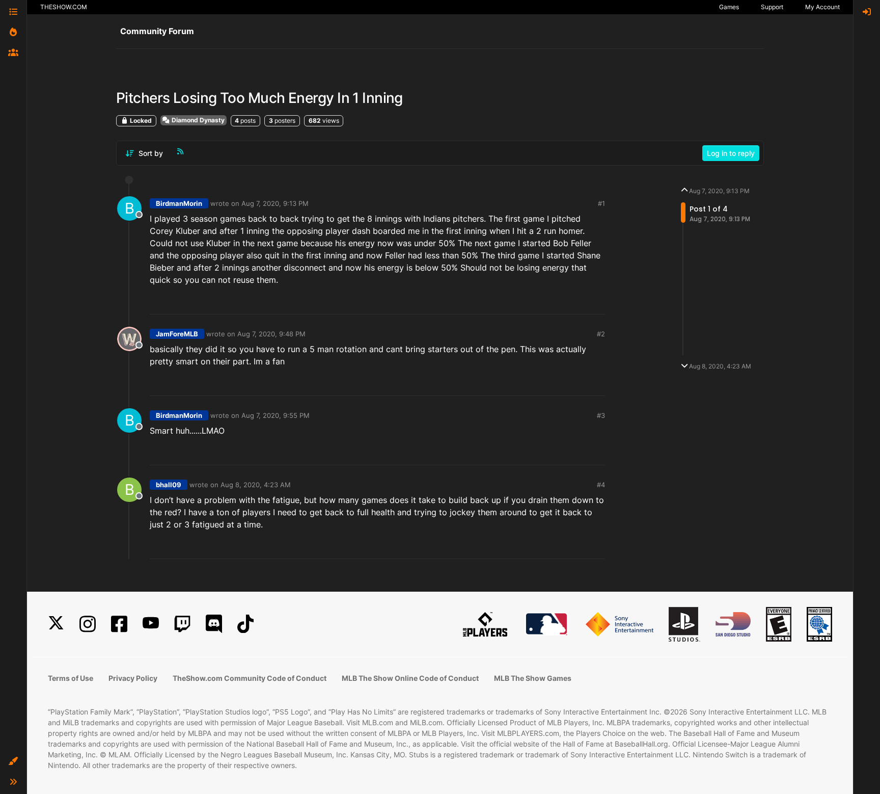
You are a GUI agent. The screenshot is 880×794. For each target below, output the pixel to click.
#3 (601, 415)
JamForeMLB (177, 334)
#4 (601, 485)
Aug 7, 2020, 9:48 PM (271, 334)
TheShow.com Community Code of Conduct (249, 678)
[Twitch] (182, 624)
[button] (13, 761)
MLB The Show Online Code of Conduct (410, 678)
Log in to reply (731, 153)
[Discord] (214, 624)
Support (772, 7)
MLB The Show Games (532, 678)
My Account (822, 7)
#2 (601, 334)
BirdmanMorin (179, 203)
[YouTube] (151, 624)
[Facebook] (119, 624)
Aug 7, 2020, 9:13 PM (275, 203)
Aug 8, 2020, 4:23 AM (256, 485)
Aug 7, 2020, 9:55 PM (275, 415)
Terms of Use (70, 678)
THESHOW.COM (63, 7)
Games (729, 7)
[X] (56, 624)
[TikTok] (245, 624)
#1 (601, 203)
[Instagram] (87, 624)
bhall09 (168, 485)
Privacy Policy (132, 678)
